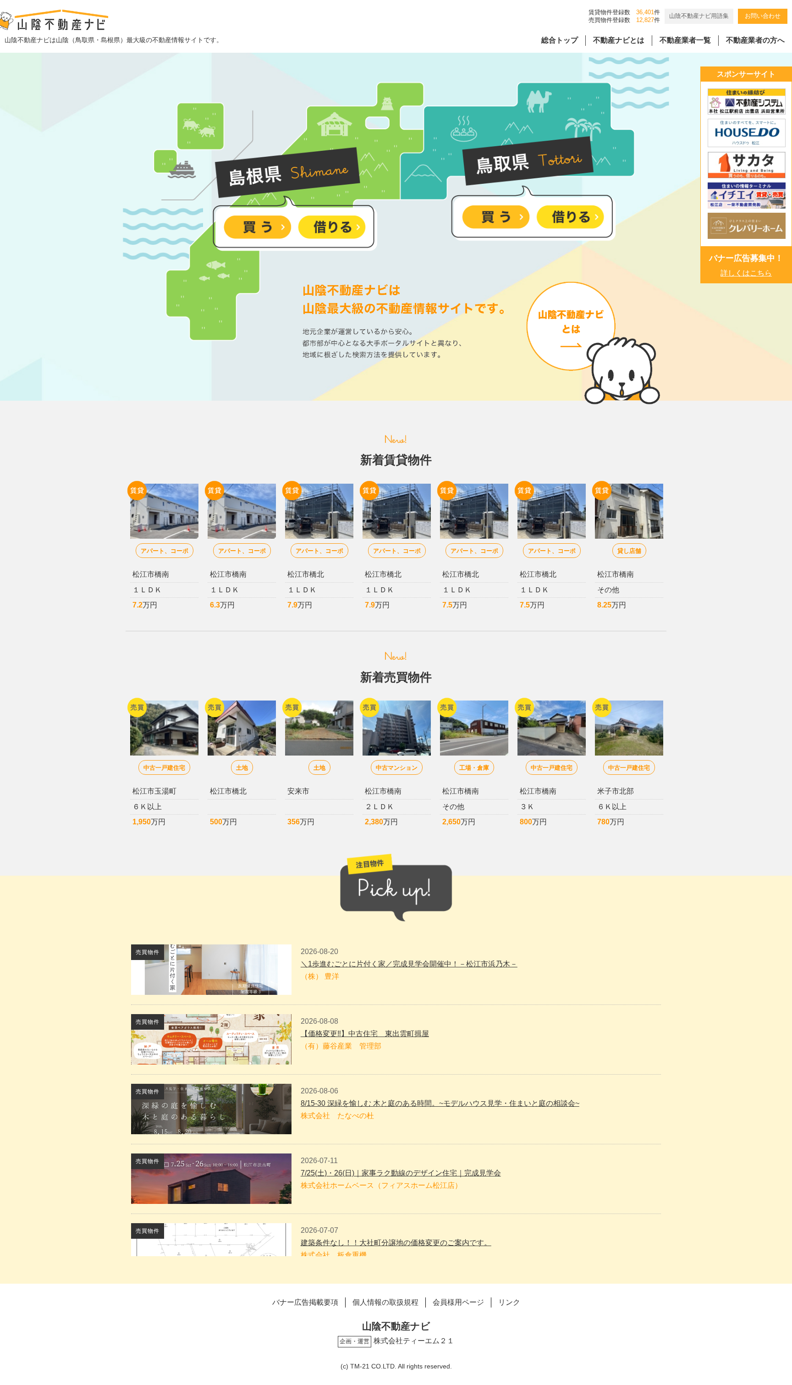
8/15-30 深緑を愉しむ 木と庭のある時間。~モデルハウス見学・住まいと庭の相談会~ (440, 1103)
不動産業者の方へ (755, 40)
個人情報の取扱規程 (385, 1302)
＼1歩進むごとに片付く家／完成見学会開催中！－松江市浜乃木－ (409, 964)
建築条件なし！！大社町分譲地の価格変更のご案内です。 (396, 1243)
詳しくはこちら (746, 273)
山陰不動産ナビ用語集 (699, 15)
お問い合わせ (763, 15)
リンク (509, 1302)
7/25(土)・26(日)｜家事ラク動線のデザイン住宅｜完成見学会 (401, 1173)
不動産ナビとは (618, 40)
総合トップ (559, 40)
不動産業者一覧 (685, 40)
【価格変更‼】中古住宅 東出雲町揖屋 (365, 1033)
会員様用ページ (458, 1302)
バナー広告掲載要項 (305, 1302)
